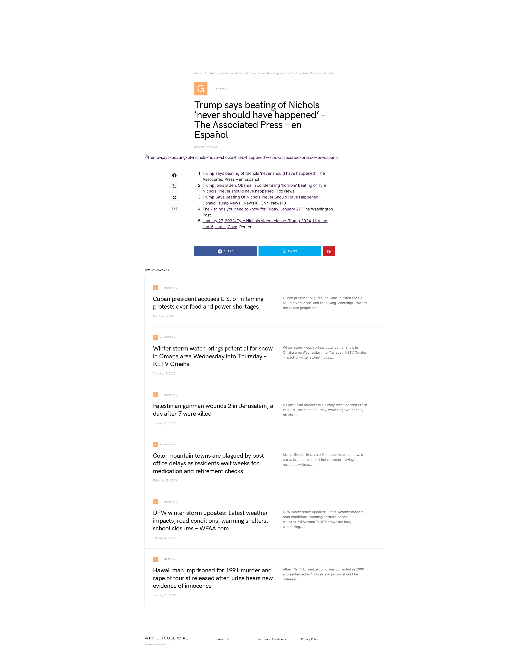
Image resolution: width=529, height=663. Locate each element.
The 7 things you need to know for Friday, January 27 (252, 209)
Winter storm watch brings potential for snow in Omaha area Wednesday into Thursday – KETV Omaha (213, 356)
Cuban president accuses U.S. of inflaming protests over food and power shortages (208, 303)
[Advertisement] (264, 29)
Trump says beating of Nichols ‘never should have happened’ (259, 173)
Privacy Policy (310, 639)
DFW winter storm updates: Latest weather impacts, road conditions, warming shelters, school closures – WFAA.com (210, 520)
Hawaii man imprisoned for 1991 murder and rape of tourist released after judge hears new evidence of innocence (213, 578)
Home (198, 73)
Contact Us (221, 639)
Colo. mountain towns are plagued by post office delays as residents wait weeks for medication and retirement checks (208, 463)
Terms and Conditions (272, 639)
